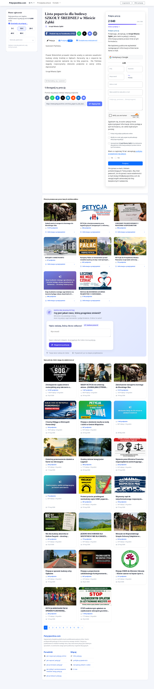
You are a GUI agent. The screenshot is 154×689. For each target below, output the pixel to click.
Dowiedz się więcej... (19, 23)
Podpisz (125, 163)
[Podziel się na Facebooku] (57, 98)
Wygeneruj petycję (61, 345)
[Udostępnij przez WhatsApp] (79, 33)
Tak (112, 158)
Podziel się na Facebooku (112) (62, 33)
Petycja (52, 40)
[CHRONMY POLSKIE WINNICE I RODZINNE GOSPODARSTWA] (130, 218)
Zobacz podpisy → (114, 27)
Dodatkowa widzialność (87, 40)
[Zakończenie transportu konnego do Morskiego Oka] (60, 218)
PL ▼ (33, 3)
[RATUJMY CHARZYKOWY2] (60, 252)
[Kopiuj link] (95, 33)
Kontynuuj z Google (120, 57)
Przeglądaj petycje (44, 3)
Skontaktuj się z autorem (56, 81)
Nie (119, 158)
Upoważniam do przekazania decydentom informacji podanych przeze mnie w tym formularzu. (126, 145)
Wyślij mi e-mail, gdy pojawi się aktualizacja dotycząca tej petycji (124, 138)
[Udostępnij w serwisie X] (84, 33)
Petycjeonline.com (17, 3)
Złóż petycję (138, 3)
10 (78, 627)
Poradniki (48, 652)
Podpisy (66, 40)
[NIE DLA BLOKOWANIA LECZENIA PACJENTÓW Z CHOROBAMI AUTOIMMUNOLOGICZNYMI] (95, 287)
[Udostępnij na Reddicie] (73, 98)
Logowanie (126, 3)
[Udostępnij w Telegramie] (68, 98)
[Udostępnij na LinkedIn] (78, 98)
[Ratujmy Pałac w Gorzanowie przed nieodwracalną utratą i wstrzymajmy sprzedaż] (95, 253)
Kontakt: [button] (56, 3)
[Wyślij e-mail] (90, 33)
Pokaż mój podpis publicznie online (122, 133)
